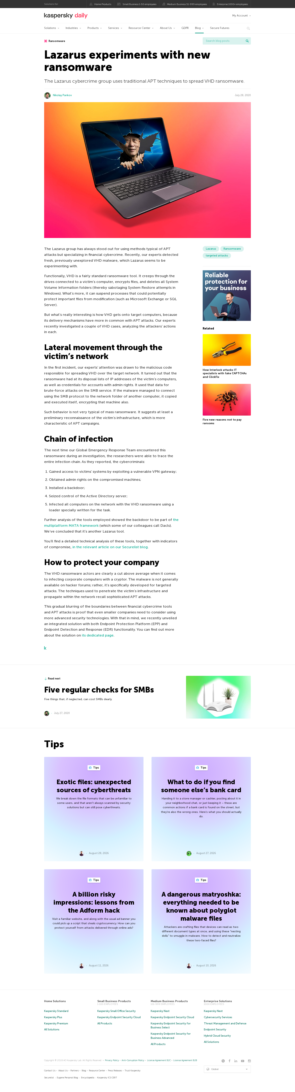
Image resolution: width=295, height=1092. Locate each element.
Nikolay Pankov (62, 95)
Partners (74, 1070)
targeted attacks (217, 255)
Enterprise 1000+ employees (232, 4)
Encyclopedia (87, 1077)
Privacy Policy (112, 1060)
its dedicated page (98, 635)
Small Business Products (114, 1001)
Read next (54, 678)
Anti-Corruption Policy (133, 1060)
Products (93, 28)
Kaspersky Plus (53, 1017)
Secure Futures (219, 28)
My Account (240, 15)
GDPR (185, 28)
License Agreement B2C (159, 1060)
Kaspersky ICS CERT (107, 1077)
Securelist (49, 1077)
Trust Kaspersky (132, 1070)
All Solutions (51, 1029)
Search (247, 41)
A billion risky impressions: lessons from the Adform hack (93, 902)
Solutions (50, 28)
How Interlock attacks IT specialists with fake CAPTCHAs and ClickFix (225, 373)
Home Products (102, 4)
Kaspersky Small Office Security (116, 1011)
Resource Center (139, 28)
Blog (198, 28)
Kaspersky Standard (56, 1011)
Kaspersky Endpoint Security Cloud (119, 1017)
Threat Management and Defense (225, 1023)
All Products (104, 1023)
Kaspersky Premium (56, 1023)
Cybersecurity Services (218, 1017)
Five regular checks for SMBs (99, 689)
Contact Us (49, 1070)
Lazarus (211, 248)
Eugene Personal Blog (67, 1077)
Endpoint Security (215, 1029)
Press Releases (115, 1070)
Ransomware (56, 41)
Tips (96, 767)
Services (113, 28)
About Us (166, 28)
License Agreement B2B (185, 1060)
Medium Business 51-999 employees (187, 4)
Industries (72, 28)
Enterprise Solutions (218, 1001)
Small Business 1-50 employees (139, 4)
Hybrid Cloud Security (217, 1035)
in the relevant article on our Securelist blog (110, 547)
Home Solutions (55, 1001)
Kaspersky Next (160, 1011)
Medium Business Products (169, 1001)
